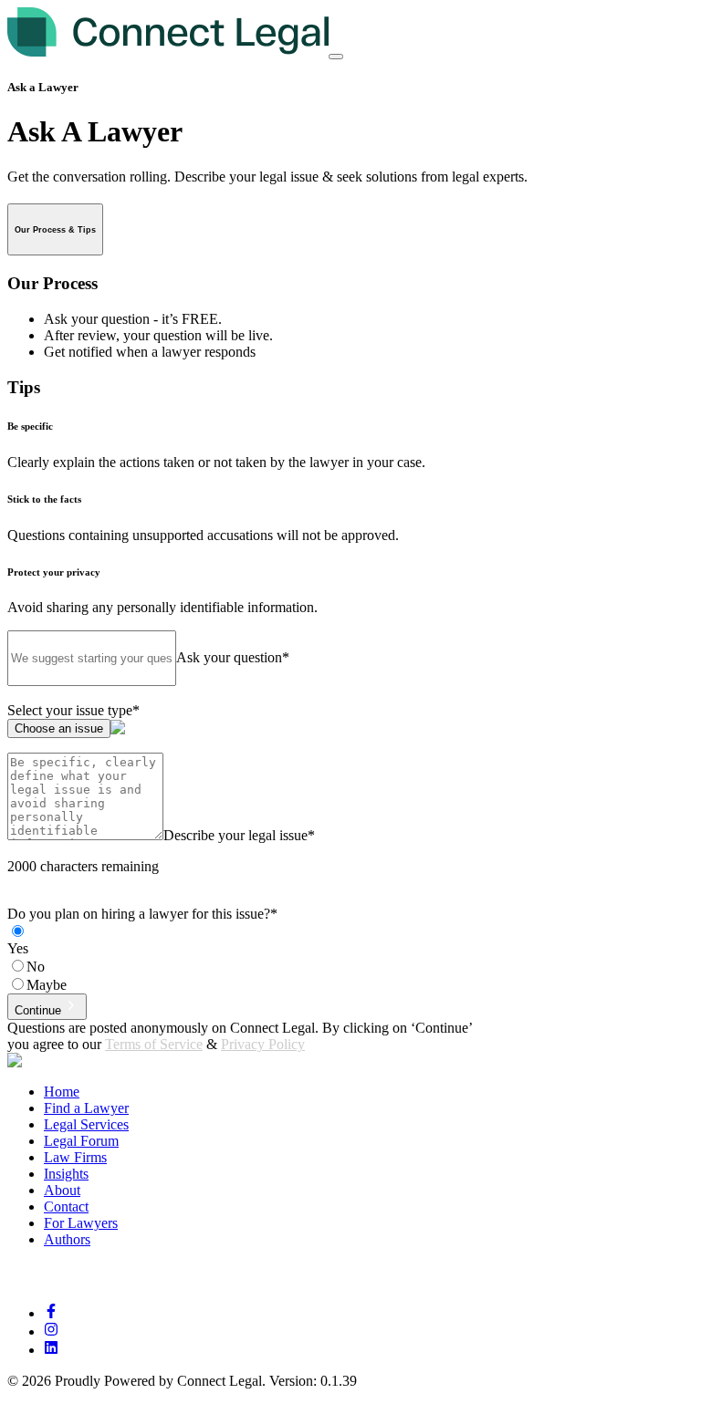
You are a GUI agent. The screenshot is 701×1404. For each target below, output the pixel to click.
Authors (67, 1239)
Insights (66, 1173)
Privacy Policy (263, 1044)
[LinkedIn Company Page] (51, 1349)
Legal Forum (81, 1141)
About (62, 1190)
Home (61, 1091)
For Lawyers (81, 1223)
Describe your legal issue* (239, 835)
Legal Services (86, 1124)
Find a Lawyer (86, 1108)
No (35, 966)
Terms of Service (154, 1044)
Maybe (46, 985)
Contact (66, 1206)
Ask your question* (232, 657)
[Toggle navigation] (336, 56)
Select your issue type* (73, 710)
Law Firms (75, 1157)
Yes (17, 948)
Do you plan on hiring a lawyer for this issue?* (142, 913)
